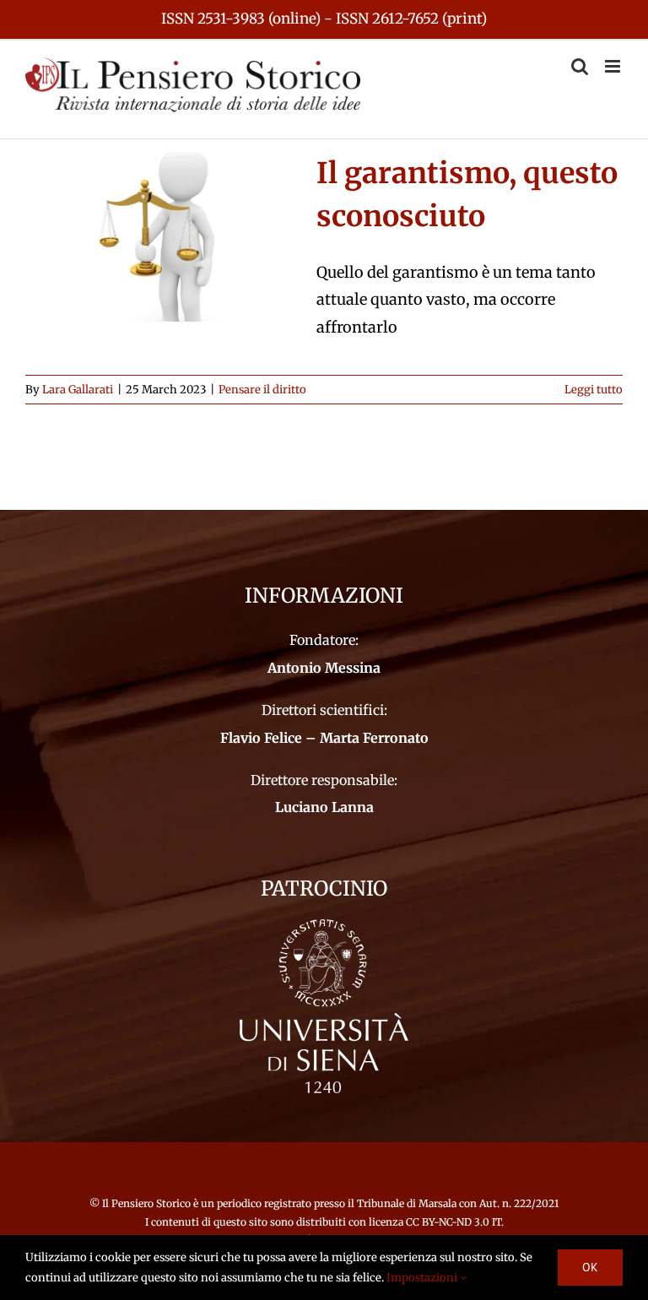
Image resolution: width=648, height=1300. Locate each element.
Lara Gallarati (77, 389)
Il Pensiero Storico (147, 1203)
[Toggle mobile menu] (614, 66)
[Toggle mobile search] (579, 66)
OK (590, 1267)
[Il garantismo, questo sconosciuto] (160, 237)
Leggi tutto (593, 389)
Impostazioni (423, 1277)
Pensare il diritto (262, 389)
